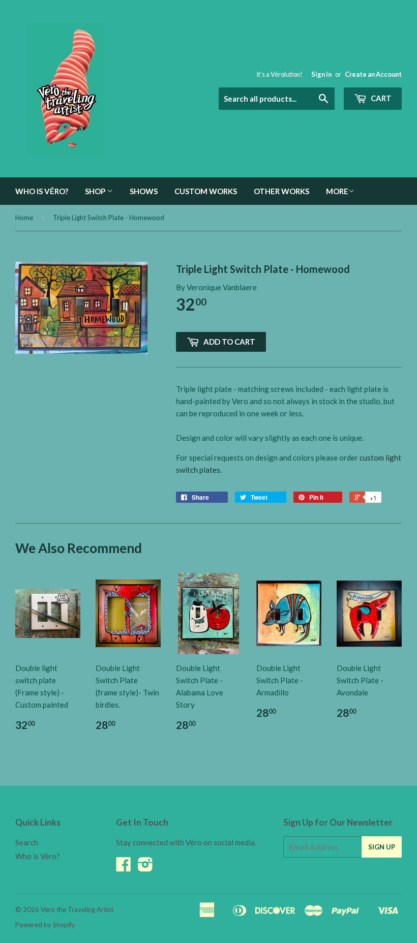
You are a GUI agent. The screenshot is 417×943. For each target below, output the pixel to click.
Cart (380, 98)
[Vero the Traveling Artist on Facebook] (123, 867)
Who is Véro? (41, 191)
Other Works (281, 191)
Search (26, 842)
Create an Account (373, 74)
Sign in (321, 74)
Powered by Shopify (45, 925)
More (337, 191)
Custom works (205, 191)
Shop (96, 191)
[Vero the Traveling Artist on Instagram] (145, 867)
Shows (144, 191)
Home (24, 218)
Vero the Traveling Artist (77, 909)
